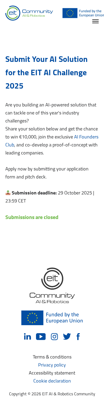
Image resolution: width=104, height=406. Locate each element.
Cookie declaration (52, 381)
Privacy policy (52, 365)
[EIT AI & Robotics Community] (54, 13)
